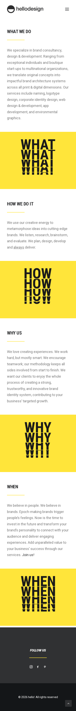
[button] (67, 9)
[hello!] (25, 9)
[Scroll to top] (68, 703)
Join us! (28, 555)
